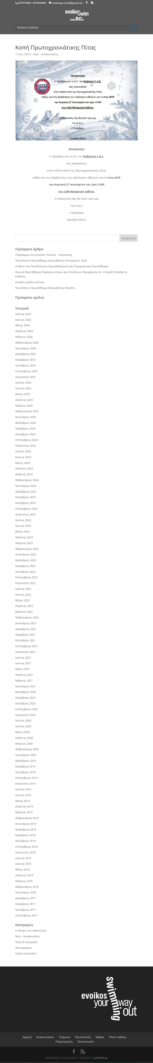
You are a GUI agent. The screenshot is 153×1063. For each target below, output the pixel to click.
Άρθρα (100, 1037)
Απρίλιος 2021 (24, 674)
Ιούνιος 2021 (23, 663)
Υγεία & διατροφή (26, 942)
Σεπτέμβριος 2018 (26, 846)
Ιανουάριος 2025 (25, 417)
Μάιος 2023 (22, 531)
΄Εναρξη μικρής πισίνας (29, 282)
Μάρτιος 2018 (24, 881)
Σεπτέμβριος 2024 (26, 440)
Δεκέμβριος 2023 (25, 491)
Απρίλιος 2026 (24, 331)
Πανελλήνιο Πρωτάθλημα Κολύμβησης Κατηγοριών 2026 (51, 260)
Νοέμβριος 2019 (25, 766)
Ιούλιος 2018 (23, 858)
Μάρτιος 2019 (24, 812)
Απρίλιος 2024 (24, 468)
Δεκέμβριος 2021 (25, 629)
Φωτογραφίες (23, 948)
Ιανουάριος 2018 (25, 892)
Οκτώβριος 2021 (25, 640)
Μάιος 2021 (22, 669)
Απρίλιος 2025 (24, 400)
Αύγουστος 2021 (25, 652)
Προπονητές (83, 1037)
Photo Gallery (117, 1037)
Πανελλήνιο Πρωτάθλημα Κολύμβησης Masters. (45, 288)
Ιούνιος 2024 (23, 457)
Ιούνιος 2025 (23, 388)
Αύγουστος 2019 (25, 783)
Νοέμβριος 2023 (25, 497)
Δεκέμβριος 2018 (25, 829)
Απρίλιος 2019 (24, 806)
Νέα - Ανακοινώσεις (45, 54)
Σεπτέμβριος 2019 (26, 778)
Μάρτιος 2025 (24, 405)
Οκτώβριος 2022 (25, 571)
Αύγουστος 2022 (25, 583)
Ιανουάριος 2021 (25, 686)
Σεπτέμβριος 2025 (26, 371)
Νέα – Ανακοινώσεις (27, 936)
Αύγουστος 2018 (25, 852)
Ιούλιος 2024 (23, 451)
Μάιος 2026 (22, 325)
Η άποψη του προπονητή (30, 930)
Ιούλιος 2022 (23, 589)
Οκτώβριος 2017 (25, 909)
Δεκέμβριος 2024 (25, 422)
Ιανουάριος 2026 (25, 348)
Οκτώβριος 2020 (25, 703)
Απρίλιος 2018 (24, 875)
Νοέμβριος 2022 (25, 566)
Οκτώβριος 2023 (25, 503)
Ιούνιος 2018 (23, 863)
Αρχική (27, 1037)
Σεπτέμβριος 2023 (26, 508)
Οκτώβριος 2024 (25, 434)
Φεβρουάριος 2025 (27, 411)
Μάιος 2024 (22, 463)
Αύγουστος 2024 (25, 445)
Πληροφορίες (64, 1041)
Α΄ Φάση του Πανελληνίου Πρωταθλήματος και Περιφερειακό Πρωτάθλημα (61, 266)
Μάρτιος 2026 (24, 337)
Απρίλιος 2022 (24, 606)
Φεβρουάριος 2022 (27, 617)
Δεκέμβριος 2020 (25, 692)
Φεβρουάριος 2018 (27, 887)
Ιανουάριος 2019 (25, 823)
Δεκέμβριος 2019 (25, 760)
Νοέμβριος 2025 (25, 359)
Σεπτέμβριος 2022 (26, 577)
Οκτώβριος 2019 (25, 772)
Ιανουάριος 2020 (25, 755)
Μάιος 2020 (22, 732)
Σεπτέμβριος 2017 (26, 915)
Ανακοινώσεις (45, 1037)
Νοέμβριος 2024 (25, 428)
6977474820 (24, 2)
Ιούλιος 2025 (23, 382)
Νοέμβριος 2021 (25, 634)
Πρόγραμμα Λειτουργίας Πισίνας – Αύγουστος (43, 254)
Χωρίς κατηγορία (25, 953)
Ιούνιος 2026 (23, 319)
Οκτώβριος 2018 (25, 841)
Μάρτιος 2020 (24, 743)
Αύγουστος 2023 (25, 514)
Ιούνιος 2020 (23, 726)
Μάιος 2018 (22, 869)
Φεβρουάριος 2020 (27, 749)
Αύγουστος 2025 (25, 377)
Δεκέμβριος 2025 (25, 354)
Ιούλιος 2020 (23, 720)
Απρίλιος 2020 (24, 738)
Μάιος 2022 (22, 600)
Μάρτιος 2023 (24, 543)
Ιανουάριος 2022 (25, 623)
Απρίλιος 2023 (24, 537)
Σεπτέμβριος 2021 (26, 646)
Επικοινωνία (86, 1041)
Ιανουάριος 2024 (25, 486)
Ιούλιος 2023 (23, 520)
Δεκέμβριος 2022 (25, 560)
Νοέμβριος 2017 (25, 904)
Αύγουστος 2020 (25, 715)
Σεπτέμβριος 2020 (26, 709)
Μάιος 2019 (22, 801)
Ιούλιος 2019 (23, 789)
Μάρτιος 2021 (24, 680)
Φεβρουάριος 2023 (27, 549)
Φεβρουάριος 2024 (27, 480)
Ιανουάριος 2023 (25, 554)
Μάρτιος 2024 (24, 474)
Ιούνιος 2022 (23, 594)
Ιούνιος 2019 (23, 795)
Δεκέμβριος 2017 (25, 898)
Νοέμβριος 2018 (25, 835)
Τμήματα (64, 1037)
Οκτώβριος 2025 (25, 365)
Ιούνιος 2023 (23, 526)
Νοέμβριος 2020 (25, 697)
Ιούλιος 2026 (23, 314)
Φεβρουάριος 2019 (27, 818)
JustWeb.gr (100, 1057)
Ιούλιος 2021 (23, 657)
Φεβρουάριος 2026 (27, 342)
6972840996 (39, 2)
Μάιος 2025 (22, 394)
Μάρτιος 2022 (24, 611)
